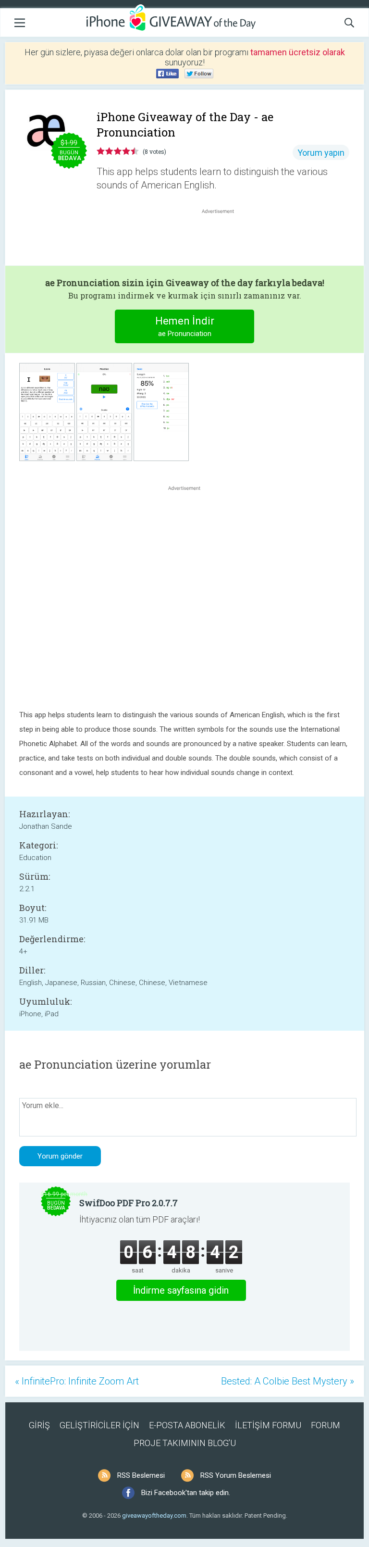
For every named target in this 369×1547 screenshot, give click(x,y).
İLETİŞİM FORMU (268, 1425)
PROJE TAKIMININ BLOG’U (185, 1443)
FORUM (325, 1425)
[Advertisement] (223, 239)
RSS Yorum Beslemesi (235, 1475)
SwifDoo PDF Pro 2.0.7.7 (128, 1203)
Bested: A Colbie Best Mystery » (287, 1381)
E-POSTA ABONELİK (187, 1425)
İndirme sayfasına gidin (181, 1290)
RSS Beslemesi (141, 1475)
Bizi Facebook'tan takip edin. (185, 1492)
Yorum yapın (320, 153)
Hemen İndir (184, 326)
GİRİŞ (39, 1425)
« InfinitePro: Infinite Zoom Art (77, 1381)
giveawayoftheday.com (154, 1515)
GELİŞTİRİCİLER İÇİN (99, 1425)
